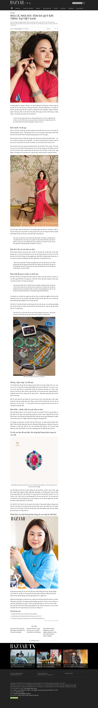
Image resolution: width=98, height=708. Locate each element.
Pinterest (55, 29)
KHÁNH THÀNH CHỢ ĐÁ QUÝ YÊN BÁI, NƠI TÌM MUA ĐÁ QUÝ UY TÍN (26, 616)
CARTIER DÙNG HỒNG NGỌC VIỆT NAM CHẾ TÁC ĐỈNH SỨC (24, 613)
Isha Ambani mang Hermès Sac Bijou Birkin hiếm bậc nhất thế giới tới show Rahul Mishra (50, 632)
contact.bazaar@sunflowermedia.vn (22, 693)
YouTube (30, 3)
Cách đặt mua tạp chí (15, 674)
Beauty (38, 8)
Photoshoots (47, 8)
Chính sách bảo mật (43, 673)
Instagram (27, 3)
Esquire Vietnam (69, 673)
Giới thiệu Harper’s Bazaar (16, 673)
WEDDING (71, 8)
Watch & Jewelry (28, 8)
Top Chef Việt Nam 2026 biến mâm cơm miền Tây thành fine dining (17, 630)
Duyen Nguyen (18, 28)
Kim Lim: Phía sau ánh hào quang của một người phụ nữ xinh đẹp (34, 630)
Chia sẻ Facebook (57, 29)
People (56, 8)
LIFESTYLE (63, 8)
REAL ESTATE (80, 8)
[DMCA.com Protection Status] (14, 697)
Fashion (17, 8)
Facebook (25, 3)
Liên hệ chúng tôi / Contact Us (45, 674)
